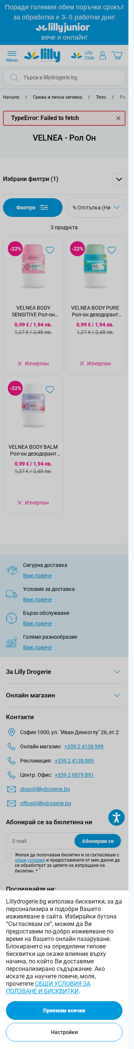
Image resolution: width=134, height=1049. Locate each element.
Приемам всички (64, 1010)
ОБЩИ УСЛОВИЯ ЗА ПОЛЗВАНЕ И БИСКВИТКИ (48, 987)
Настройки (64, 1032)
